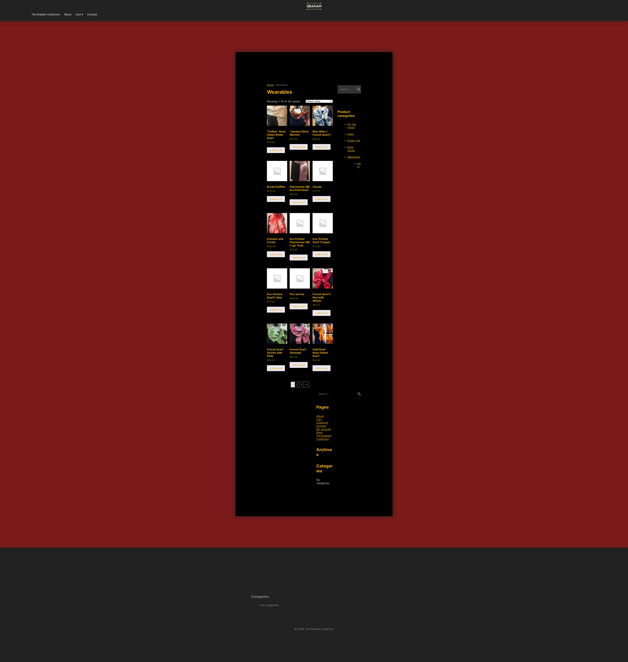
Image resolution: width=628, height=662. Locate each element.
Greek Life (353, 140)
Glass (350, 134)
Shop (319, 432)
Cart (319, 419)
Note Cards (351, 149)
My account (323, 429)
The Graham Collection (323, 437)
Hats (359, 165)
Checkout (322, 422)
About (320, 416)
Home (270, 85)
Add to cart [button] (276, 150)
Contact (321, 426)
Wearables (353, 157)
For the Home (351, 126)
